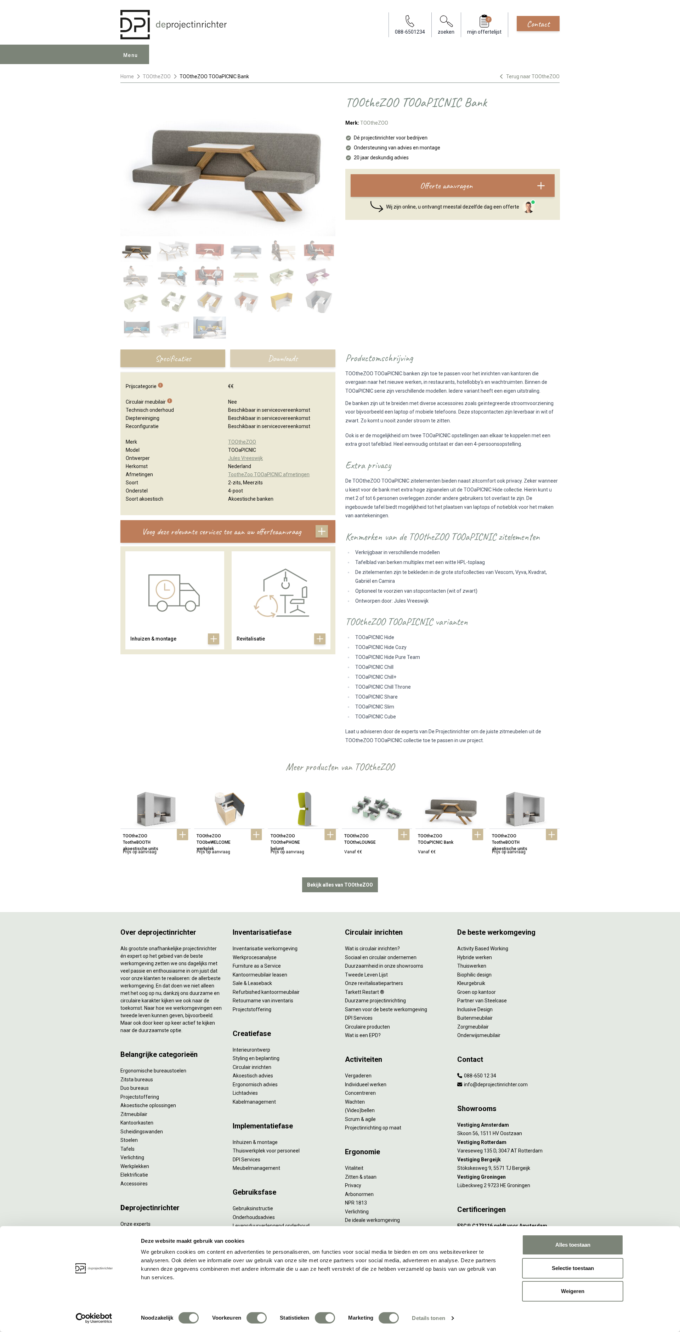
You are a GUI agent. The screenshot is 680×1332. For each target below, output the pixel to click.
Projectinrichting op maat (373, 1128)
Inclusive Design (475, 1009)
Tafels (127, 1149)
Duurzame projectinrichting (375, 1000)
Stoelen (129, 1140)
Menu (130, 55)
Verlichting (132, 1157)
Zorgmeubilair (473, 1027)
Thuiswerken (471, 966)
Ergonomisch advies (255, 1084)
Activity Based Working (482, 948)
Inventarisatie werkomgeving (265, 948)
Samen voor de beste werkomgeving (386, 1009)
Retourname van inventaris (263, 1000)
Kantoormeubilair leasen (260, 975)
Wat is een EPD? (363, 1035)
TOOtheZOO (157, 76)
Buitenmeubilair (475, 1018)
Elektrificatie (134, 1175)
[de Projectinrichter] (173, 24)
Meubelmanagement (256, 1168)
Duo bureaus (134, 1088)
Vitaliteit (354, 1168)
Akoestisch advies (253, 1075)
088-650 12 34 (479, 1075)
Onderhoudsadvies (254, 1217)
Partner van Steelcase (482, 1000)
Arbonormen (359, 1194)
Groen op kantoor (476, 992)
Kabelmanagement (254, 1102)
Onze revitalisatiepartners (374, 983)
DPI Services (246, 1159)
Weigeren (572, 1291)
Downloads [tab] (283, 358)
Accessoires (134, 1183)
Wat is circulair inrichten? (372, 948)
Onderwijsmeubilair (478, 1035)
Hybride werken (474, 957)
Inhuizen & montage (255, 1142)
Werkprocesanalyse (255, 957)
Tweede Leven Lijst (366, 975)
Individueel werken (365, 1084)
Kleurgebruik (471, 983)
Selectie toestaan (573, 1268)
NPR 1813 (356, 1203)
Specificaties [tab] (173, 358)
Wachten (355, 1102)
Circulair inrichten (252, 1067)
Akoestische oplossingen (148, 1105)
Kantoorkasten (136, 1123)
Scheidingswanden (141, 1131)
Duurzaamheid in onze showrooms (384, 966)
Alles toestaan (572, 1245)
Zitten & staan (360, 1177)
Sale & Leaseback (252, 983)
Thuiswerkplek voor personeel (266, 1151)
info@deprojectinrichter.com (495, 1084)
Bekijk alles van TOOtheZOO (340, 885)
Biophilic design (474, 975)
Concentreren (360, 1093)
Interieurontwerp (251, 1050)
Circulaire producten (367, 1027)
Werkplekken (134, 1166)
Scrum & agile (360, 1119)
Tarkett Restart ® (364, 992)
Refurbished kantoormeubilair (266, 992)
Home (127, 76)
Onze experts (135, 1224)
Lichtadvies (245, 1093)
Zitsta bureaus (136, 1079)
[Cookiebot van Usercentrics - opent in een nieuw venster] (94, 1318)
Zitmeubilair (133, 1114)
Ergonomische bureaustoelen (153, 1071)
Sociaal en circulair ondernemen (380, 957)
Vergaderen (358, 1075)
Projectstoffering (139, 1097)
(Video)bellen (360, 1110)
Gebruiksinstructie (253, 1208)
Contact (538, 23)
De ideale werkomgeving (372, 1220)
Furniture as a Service (257, 966)
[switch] (256, 1318)
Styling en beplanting (256, 1058)
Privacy (353, 1185)
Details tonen (428, 1318)
